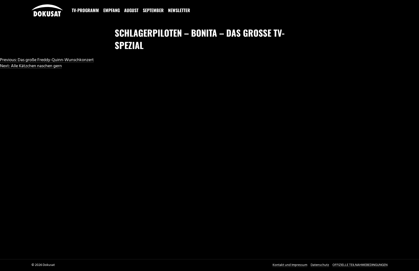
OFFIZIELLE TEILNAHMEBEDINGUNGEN (359, 265)
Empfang (111, 10)
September (153, 10)
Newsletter (179, 10)
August (131, 10)
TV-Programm (85, 10)
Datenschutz (320, 265)
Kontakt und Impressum (290, 265)
